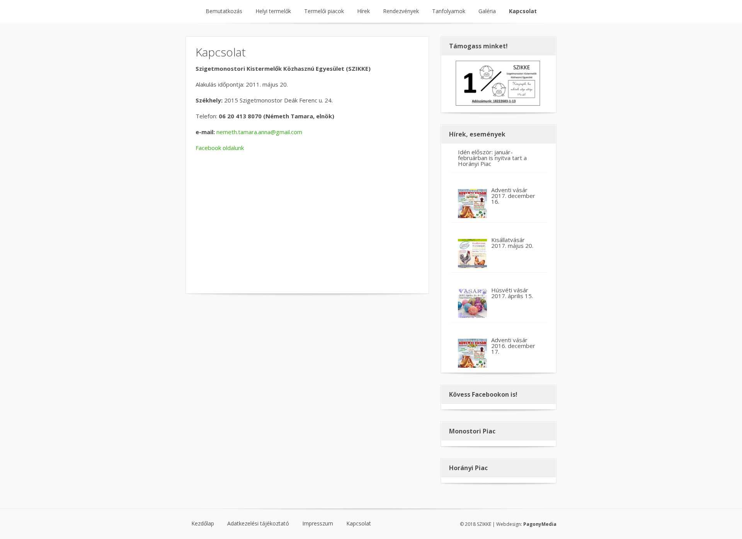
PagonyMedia (539, 524)
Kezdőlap (202, 523)
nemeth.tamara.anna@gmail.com (259, 132)
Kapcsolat (358, 523)
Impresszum (317, 523)
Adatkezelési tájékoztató (258, 523)
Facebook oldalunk (220, 148)
